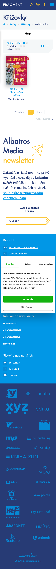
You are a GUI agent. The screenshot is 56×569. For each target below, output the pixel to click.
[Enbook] (41, 538)
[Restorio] (12, 538)
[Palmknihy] (43, 482)
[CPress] (12, 447)
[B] (16, 70)
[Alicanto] (42, 447)
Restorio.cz (9, 344)
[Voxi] (44, 469)
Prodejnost (12, 46)
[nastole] (14, 425)
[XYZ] (17, 409)
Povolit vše (28, 299)
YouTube (13, 375)
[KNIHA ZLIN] (22, 456)
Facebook (14, 369)
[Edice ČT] (11, 482)
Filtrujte (28, 33)
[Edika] (43, 409)
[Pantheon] (11, 495)
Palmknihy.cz (10, 323)
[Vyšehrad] (15, 469)
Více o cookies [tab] (46, 264)
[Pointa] (42, 495)
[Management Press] (11, 438)
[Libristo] (43, 526)
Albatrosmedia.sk (12, 337)
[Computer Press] (44, 425)
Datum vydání (14, 43)
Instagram (14, 363)
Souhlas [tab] (10, 264)
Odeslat (15, 220)
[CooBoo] (28, 393)
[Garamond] (40, 512)
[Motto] (44, 393)
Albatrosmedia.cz (12, 330)
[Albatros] (11, 393)
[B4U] (38, 438)
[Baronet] (15, 526)
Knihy (13, 24)
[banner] (11, 4)
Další (39, 112)
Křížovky (25, 24)
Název (10, 49)
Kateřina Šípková (16, 99)
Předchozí (19, 112)
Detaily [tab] (28, 264)
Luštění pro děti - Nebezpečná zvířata (16, 92)
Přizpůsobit (26, 307)
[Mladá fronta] (12, 512)
